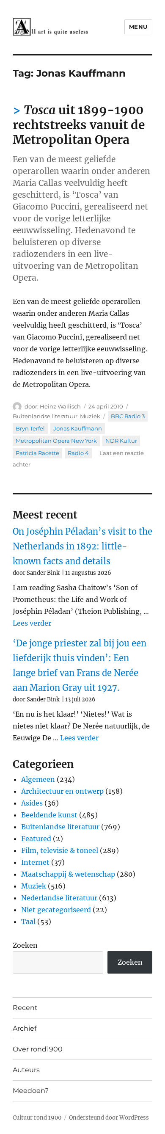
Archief (24, 1028)
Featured (36, 838)
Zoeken (25, 945)
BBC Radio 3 (128, 416)
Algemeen (38, 779)
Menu (138, 26)
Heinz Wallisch (60, 406)
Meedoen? (31, 1091)
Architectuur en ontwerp (62, 791)
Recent (25, 1008)
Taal (28, 921)
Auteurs (26, 1070)
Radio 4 (78, 453)
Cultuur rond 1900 (37, 1117)
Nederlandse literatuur (59, 898)
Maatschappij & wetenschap (68, 874)
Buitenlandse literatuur (45, 416)
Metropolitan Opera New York (56, 440)
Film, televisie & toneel (59, 850)
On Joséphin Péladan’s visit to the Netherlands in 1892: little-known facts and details (82, 546)
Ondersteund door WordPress (109, 1117)
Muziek (90, 416)
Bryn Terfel (30, 428)
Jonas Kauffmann (77, 428)
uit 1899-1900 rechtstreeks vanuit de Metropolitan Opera (79, 124)
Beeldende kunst (49, 815)
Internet (35, 862)
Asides (32, 803)
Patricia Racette (37, 453)
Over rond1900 (38, 1049)
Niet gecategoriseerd (56, 909)
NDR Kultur (121, 440)
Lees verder (32, 623)
